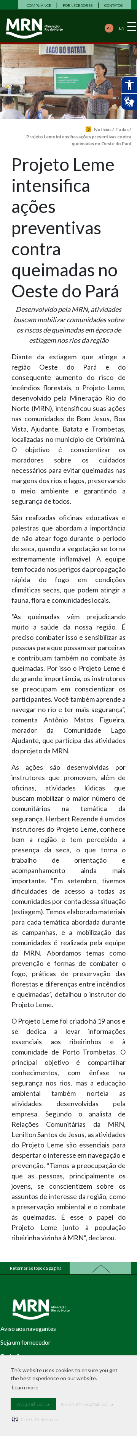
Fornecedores (77, 5)
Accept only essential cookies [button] (87, 1404)
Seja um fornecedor (25, 1342)
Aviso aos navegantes (28, 1328)
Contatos (113, 5)
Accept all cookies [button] (33, 1404)
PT (109, 28)
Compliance (39, 5)
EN (121, 28)
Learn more (25, 1387)
